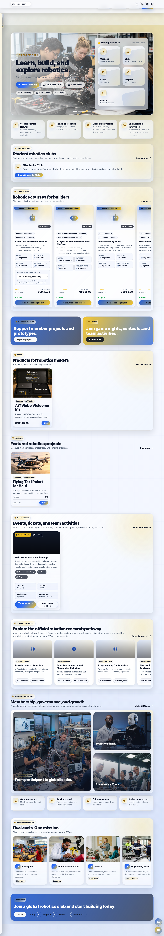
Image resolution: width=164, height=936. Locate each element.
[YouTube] (147, 4)
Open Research (139, 625)
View (46, 412)
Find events (95, 328)
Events (62, 903)
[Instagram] (142, 4)
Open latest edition (47, 593)
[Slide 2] (80, 100)
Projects (47, 903)
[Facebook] (137, 4)
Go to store (142, 353)
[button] (2, 21)
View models (24, 592)
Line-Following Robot (109, 230)
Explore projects (25, 328)
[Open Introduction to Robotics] (32, 638)
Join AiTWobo (142, 695)
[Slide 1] (75, 100)
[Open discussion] (158, 930)
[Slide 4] (89, 100)
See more (145, 437)
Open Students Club (29, 164)
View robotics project (34, 292)
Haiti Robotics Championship (31, 546)
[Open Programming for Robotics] (115, 638)
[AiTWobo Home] (13, 14)
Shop (32, 903)
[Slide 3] (84, 100)
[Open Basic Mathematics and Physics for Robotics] (74, 638)
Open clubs (142, 147)
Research (78, 903)
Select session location (28, 262)
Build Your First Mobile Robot (31, 230)
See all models (140, 517)
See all (144, 190)
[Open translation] (158, 922)
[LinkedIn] (151, 4)
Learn (20, 903)
